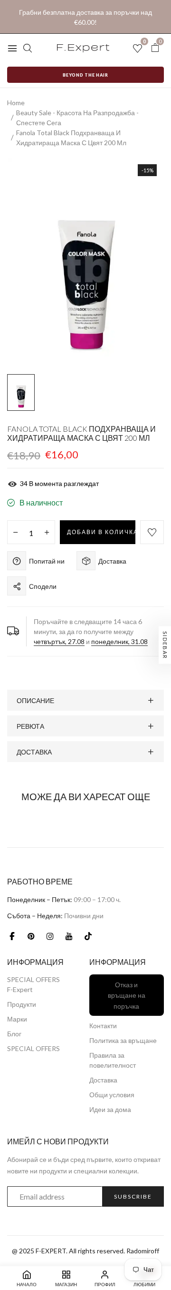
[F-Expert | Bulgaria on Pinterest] (31, 936)
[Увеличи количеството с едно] (47, 533)
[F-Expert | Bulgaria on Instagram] (50, 936)
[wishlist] (137, 48)
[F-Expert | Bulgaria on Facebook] (12, 936)
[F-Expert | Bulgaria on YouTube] (69, 936)
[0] (155, 47)
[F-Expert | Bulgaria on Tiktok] (88, 936)
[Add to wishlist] (152, 532)
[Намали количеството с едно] (15, 533)
